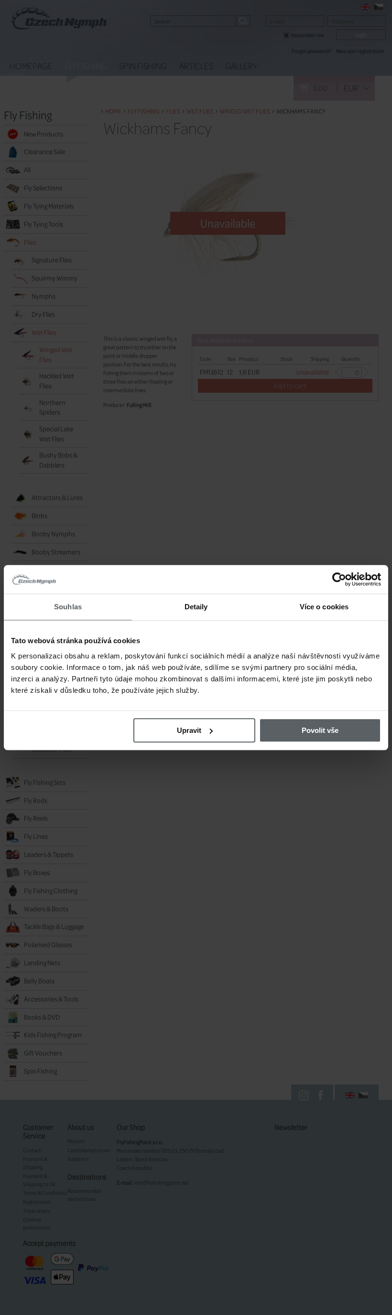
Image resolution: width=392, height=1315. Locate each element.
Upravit (189, 730)
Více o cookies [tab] (324, 607)
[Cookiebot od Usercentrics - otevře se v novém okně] (339, 579)
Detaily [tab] (196, 607)
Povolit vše (320, 730)
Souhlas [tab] (68, 607)
